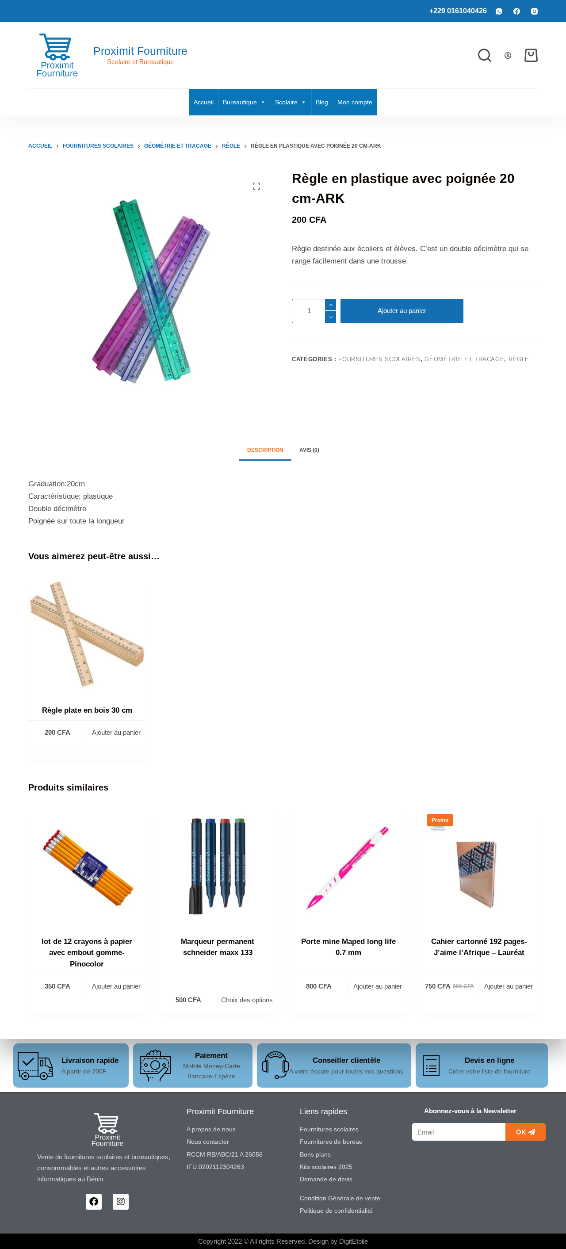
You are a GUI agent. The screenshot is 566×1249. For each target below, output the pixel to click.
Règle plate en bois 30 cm (87, 710)
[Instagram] (534, 11)
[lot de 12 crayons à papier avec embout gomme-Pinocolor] (87, 866)
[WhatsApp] (499, 11)
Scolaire (286, 102)
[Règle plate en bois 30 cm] (87, 635)
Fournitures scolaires (379, 359)
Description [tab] (265, 450)
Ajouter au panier (402, 310)
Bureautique (240, 102)
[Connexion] (508, 55)
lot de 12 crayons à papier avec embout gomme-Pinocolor (87, 952)
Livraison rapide (90, 1060)
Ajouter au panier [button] (116, 732)
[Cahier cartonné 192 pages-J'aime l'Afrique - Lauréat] (479, 866)
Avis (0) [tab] (309, 450)
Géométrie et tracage (464, 359)
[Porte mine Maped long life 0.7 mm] (348, 866)
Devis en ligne (489, 1060)
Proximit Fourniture (140, 51)
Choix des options (247, 1000)
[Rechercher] (484, 55)
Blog (322, 102)
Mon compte (354, 102)
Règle (519, 359)
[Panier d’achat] (531, 55)
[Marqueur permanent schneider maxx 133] (218, 866)
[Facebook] (516, 11)
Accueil (204, 102)
